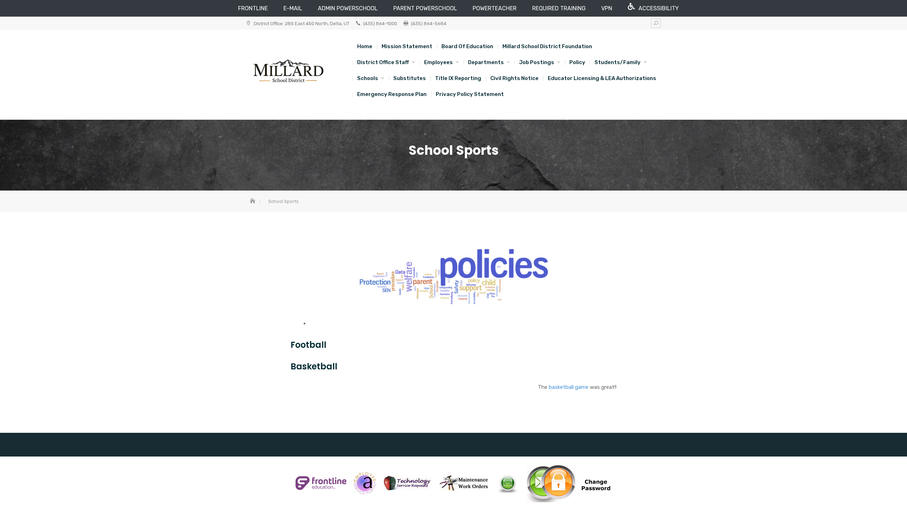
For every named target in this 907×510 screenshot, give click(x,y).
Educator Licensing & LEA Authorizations (602, 78)
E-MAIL (292, 8)
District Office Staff (383, 62)
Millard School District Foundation (547, 46)
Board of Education (467, 46)
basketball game (568, 387)
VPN (606, 8)
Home (364, 46)
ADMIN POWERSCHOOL (348, 8)
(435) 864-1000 (380, 23)
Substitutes (409, 78)
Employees (438, 62)
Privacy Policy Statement (470, 94)
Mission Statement (407, 46)
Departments (486, 62)
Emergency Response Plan (392, 94)
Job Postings (536, 62)
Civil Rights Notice (514, 78)
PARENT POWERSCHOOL (425, 8)
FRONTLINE (253, 8)
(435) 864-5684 (428, 23)
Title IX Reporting (458, 78)
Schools (367, 78)
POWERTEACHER (495, 8)
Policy (577, 62)
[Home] (253, 201)
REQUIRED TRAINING (559, 8)
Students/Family (618, 62)
